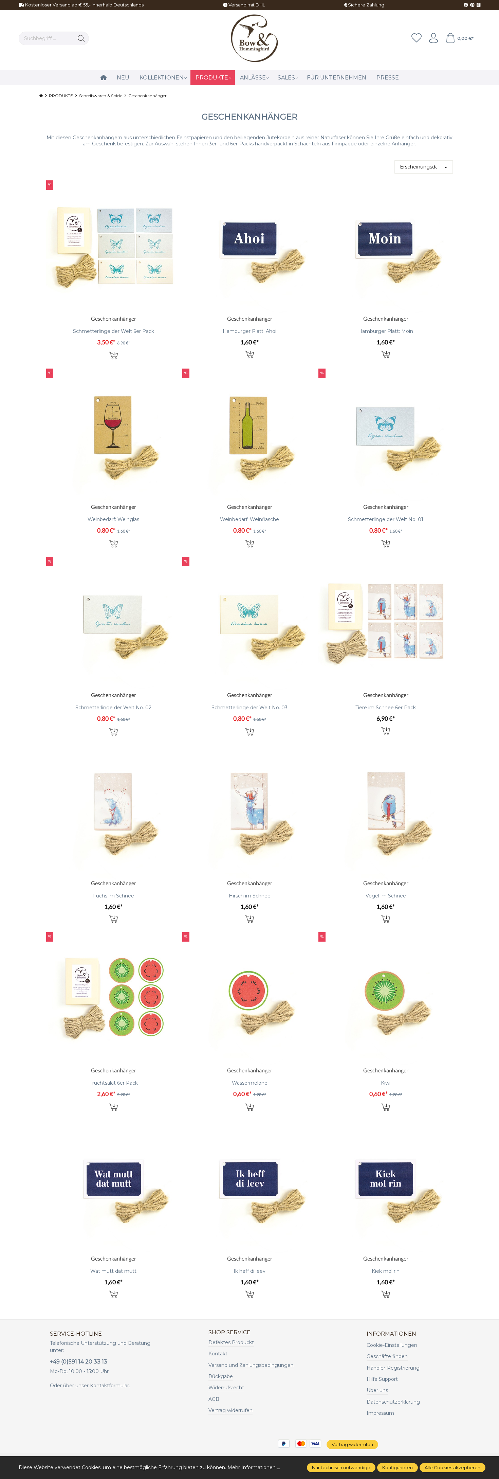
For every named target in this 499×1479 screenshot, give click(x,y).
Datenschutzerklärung (393, 1402)
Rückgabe (220, 1376)
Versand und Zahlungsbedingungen (251, 1365)
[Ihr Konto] (433, 38)
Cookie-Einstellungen (392, 1345)
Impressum (380, 1413)
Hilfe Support (382, 1379)
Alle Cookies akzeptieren (452, 1467)
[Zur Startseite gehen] (253, 39)
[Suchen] (81, 38)
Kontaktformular (109, 1386)
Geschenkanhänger (113, 318)
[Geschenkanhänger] (113, 247)
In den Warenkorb (113, 355)
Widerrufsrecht (226, 1388)
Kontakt (217, 1354)
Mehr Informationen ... (253, 1467)
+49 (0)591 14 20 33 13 (78, 1361)
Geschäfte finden (387, 1356)
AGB (213, 1399)
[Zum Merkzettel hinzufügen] (174, 187)
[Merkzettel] (416, 38)
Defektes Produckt (231, 1342)
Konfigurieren (397, 1467)
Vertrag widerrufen (230, 1410)
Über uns (377, 1390)
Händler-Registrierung (393, 1368)
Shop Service (229, 1332)
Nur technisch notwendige (341, 1467)
